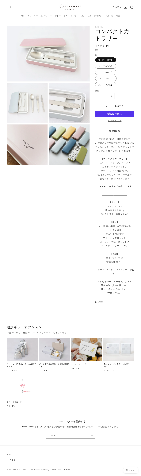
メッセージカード (78, 364)
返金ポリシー (56, 469)
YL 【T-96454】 (105, 66)
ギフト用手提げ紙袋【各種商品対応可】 (54, 365)
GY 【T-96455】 (105, 72)
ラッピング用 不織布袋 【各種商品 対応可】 (21, 365)
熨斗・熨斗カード (14, 402)
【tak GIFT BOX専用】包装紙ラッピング (118, 365)
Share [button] (100, 301)
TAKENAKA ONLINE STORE (23, 470)
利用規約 (67, 469)
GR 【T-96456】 (106, 78)
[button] (10, 7)
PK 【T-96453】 (105, 60)
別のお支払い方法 (114, 120)
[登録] (92, 435)
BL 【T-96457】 (105, 84)
